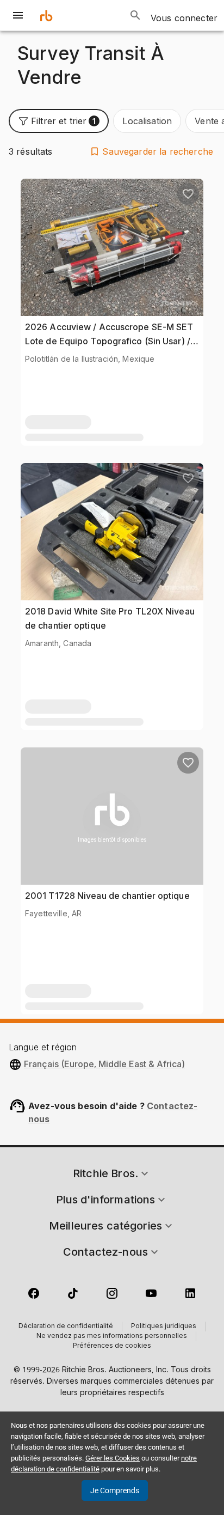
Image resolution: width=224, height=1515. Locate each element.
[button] (59, 121)
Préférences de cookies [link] (112, 1346)
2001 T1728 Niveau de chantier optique (107, 895)
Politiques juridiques (163, 1326)
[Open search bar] (135, 15)
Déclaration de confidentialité (65, 1326)
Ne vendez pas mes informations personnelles (111, 1336)
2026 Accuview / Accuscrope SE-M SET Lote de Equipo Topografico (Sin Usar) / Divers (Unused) (109, 340)
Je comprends (114, 1490)
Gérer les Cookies (112, 1458)
